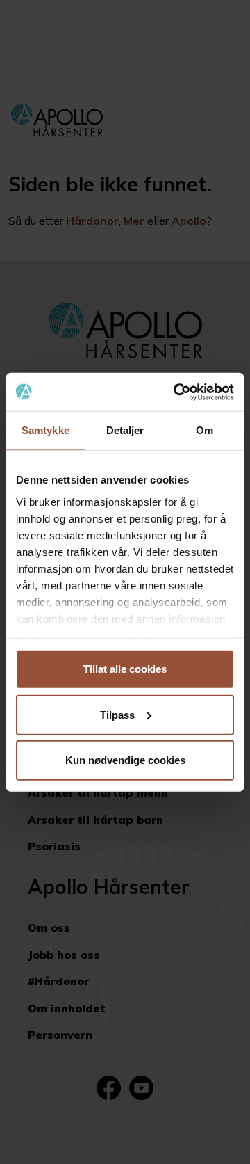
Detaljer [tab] (125, 430)
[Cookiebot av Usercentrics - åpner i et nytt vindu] (176, 392)
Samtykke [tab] (45, 430)
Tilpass (117, 714)
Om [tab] (204, 430)
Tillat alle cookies (125, 669)
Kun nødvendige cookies (125, 760)
